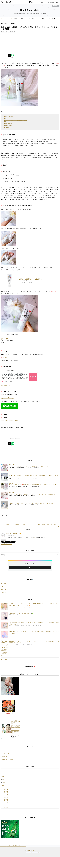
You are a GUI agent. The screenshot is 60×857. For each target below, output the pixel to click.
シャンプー (25, 625)
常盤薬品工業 (12, 31)
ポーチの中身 (13, 614)
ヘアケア (39, 625)
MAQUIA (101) (5, 756)
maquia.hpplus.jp (5, 385)
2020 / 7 (6, 797)
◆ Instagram (7, 122)
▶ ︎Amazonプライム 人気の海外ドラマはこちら (13, 846)
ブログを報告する (36, 852)
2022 (3, 782)
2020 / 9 (6, 794)
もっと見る (4, 659)
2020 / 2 (6, 805)
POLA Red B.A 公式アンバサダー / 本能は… (13, 524)
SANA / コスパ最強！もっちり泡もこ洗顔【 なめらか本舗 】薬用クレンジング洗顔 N (29, 28)
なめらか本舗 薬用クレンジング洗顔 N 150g (31, 279)
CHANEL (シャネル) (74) (7, 759)
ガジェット (18, 614)
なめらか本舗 (4, 339)
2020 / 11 (6, 791)
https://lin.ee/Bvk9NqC (7, 398)
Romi (42, 572)
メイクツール (28, 635)
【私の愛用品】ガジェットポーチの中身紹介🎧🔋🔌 (22, 613)
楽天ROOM (4, 589)
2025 (3, 774)
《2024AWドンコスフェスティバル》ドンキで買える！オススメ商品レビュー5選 (28, 466)
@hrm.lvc (5, 357)
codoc (51, 572)
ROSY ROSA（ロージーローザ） (17, 635)
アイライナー (23, 607)
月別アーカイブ (30, 767)
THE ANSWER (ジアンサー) (16, 625)
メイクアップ (30, 607)
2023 (3, 779)
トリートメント (32, 625)
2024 (3, 776)
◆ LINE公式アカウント (9, 125)
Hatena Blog (28, 852)
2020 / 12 (6, 789)
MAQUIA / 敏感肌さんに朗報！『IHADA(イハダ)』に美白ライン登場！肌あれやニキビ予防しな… (32, 503)
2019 (3, 810)
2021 (3, 785)
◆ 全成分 (6, 118)
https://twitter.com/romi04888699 (10, 421)
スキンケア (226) (5, 751)
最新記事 (30, 599)
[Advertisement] (30, 42)
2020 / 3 (6, 804)
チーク (25, 644)
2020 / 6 (6, 799)
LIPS (2, 586)
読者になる (55, 5)
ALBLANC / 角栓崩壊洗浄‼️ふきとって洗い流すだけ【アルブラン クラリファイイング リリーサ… (33, 484)
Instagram (3, 583)
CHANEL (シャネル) (14, 644)
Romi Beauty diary (30, 10)
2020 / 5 (6, 800)
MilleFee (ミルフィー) (14, 607)
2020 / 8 (6, 796)
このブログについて (6, 544)
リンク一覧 (3, 592)
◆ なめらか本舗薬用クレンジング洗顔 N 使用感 (15, 120)
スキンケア (4, 31)
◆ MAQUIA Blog (8, 123)
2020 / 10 (6, 793)
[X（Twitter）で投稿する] (9, 55)
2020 (3, 788)
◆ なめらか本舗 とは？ (9, 116)
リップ (21, 644)
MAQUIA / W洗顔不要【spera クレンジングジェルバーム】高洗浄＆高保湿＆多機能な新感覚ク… (32, 494)
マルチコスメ (31, 644)
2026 (3, 771)
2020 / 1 (6, 807)
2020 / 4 (6, 802)
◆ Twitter (6, 127)
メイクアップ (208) (6, 754)
